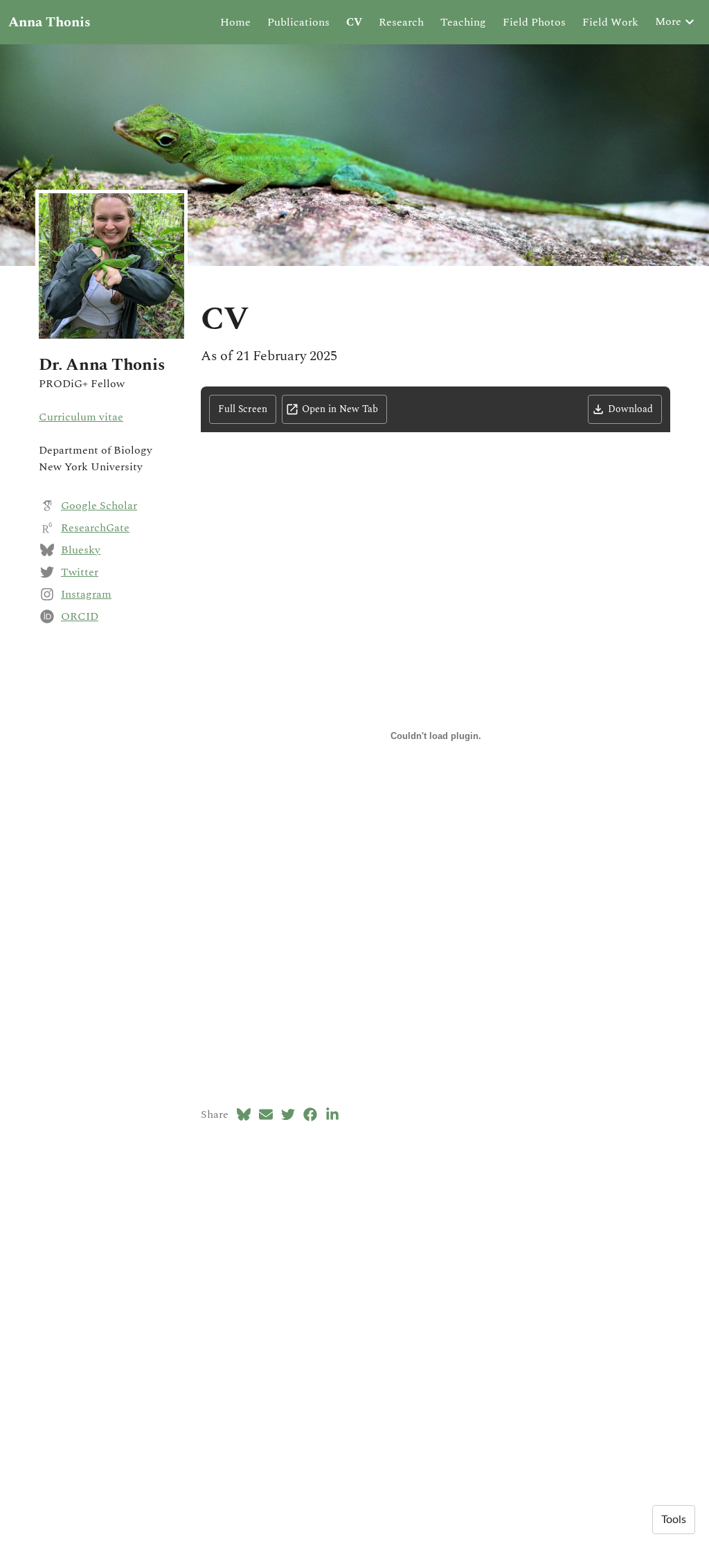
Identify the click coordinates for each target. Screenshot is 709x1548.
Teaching (463, 22)
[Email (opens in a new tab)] (266, 1114)
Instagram (86, 594)
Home (235, 22)
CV (354, 22)
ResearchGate (95, 527)
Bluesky (80, 550)
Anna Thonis (49, 22)
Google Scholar (99, 505)
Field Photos (534, 22)
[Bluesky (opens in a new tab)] (244, 1114)
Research (401, 22)
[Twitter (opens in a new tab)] (288, 1114)
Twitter (79, 572)
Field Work (610, 22)
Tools (673, 1519)
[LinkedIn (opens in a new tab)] (332, 1114)
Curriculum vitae (81, 417)
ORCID (79, 616)
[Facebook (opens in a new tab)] (310, 1114)
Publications (298, 22)
